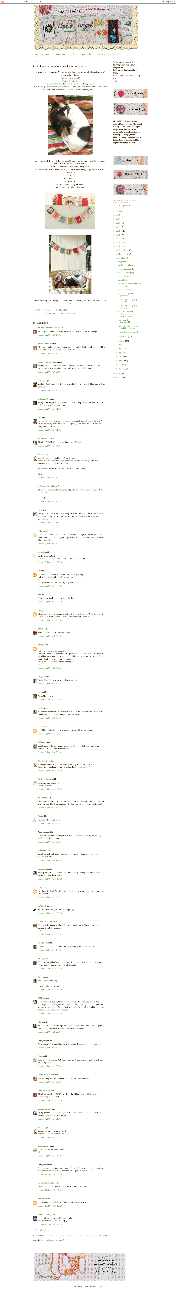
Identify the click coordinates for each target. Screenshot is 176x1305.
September (123, 337)
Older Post (102, 1236)
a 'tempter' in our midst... (128, 332)
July (120, 345)
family (54, 313)
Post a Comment (42, 1230)
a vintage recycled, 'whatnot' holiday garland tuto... (126, 314)
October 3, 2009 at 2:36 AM (49, 636)
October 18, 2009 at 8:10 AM (50, 1206)
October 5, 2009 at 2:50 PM (49, 1048)
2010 (118, 243)
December (122, 250)
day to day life (45, 313)
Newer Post (38, 1236)
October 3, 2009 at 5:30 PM (49, 824)
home (35, 54)
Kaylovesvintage (45, 779)
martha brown (44, 439)
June (120, 349)
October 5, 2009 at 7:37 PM (49, 1082)
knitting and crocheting (66, 313)
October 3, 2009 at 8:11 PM (49, 860)
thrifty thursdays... (126, 265)
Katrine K (42, 906)
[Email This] (57, 310)
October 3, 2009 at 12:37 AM (50, 602)
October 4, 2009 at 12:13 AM (50, 879)
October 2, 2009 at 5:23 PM (49, 354)
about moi (47, 54)
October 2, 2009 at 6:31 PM (49, 409)
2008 (118, 374)
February (122, 365)
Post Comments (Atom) (54, 1240)
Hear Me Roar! (44, 1091)
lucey (40, 887)
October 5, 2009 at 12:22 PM (50, 1014)
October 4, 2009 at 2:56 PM (49, 934)
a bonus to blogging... (127, 273)
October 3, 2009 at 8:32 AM (49, 752)
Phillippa (41, 998)
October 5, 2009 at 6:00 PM (49, 1066)
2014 (118, 227)
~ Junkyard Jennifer (46, 486)
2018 (118, 215)
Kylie (40, 531)
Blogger (98, 1287)
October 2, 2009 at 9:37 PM (49, 544)
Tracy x (41, 645)
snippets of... (123, 262)
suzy (40, 571)
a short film (115, 54)
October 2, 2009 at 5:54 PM (49, 372)
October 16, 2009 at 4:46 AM (50, 1190)
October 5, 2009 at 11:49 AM (50, 990)
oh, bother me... (124, 276)
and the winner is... (126, 290)
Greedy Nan (43, 959)
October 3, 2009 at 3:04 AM (49, 668)
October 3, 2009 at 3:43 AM (49, 684)
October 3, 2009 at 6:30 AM (49, 734)
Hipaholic (42, 1199)
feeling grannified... (126, 269)
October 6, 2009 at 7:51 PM (49, 1119)
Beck (40, 510)
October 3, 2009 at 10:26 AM (50, 789)
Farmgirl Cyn (43, 381)
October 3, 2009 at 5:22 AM (49, 718)
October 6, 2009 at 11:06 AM (50, 1101)
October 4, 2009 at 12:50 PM (50, 913)
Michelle (41, 552)
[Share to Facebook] (64, 310)
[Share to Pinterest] (66, 310)
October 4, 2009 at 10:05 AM (50, 897)
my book (74, 54)
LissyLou (42, 677)
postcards (60, 54)
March (121, 361)
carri (40, 692)
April (120, 357)
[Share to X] (62, 310)
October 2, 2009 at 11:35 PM (50, 586)
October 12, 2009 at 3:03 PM (50, 1174)
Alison (40, 629)
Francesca (42, 869)
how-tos (101, 54)
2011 (118, 239)
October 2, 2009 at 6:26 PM (49, 391)
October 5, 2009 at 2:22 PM (49, 1032)
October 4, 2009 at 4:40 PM (49, 950)
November (122, 254)
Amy (40, 816)
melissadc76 (43, 399)
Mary (40, 977)
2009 (118, 247)
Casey (40, 1056)
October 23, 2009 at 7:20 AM (50, 1225)
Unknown (42, 727)
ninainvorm (42, 798)
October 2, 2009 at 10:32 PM (50, 562)
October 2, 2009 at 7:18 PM (49, 523)
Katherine (42, 742)
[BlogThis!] (60, 310)
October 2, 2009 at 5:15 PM (49, 335)
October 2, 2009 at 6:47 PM (49, 478)
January (122, 369)
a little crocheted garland (57, 87)
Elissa (40, 1022)
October (121, 258)
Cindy (40, 708)
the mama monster (46, 1075)
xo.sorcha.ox (43, 1146)
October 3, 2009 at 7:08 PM (49, 842)
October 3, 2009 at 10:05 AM (50, 771)
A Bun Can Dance (45, 922)
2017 (118, 219)
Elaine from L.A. (45, 344)
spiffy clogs (87, 54)
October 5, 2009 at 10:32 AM (50, 969)
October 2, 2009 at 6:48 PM (49, 502)
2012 (118, 235)
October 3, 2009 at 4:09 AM (49, 700)
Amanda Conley (44, 1215)
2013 (118, 231)
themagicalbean (44, 1109)
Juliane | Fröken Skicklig (48, 328)
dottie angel (43, 454)
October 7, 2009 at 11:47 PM (50, 1156)
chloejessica (43, 943)
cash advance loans (46, 1183)
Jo (39, 595)
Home (70, 1236)
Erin (40, 418)
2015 (118, 223)
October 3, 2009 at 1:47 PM (49, 808)
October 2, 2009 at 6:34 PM (49, 446)
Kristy (40, 611)
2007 (118, 378)
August (121, 341)
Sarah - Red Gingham (47, 362)
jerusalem (42, 851)
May (120, 353)
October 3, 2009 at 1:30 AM (49, 620)
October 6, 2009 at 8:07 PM (49, 1138)
